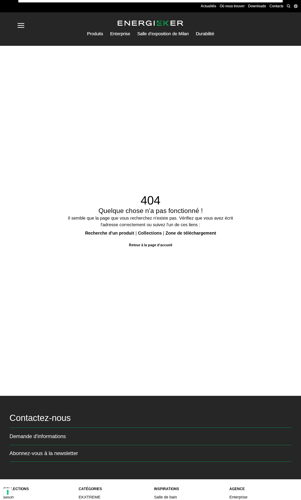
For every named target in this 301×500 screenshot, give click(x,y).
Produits (95, 33)
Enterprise (120, 33)
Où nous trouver (232, 6)
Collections (150, 233)
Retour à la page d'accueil (150, 245)
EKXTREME (89, 497)
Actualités (208, 6)
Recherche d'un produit (109, 233)
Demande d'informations (37, 436)
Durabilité (205, 33)
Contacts (276, 6)
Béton (8, 497)
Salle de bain (165, 497)
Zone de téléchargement (190, 233)
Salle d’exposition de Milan (163, 33)
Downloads (257, 6)
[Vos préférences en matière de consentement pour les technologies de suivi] (8, 492)
